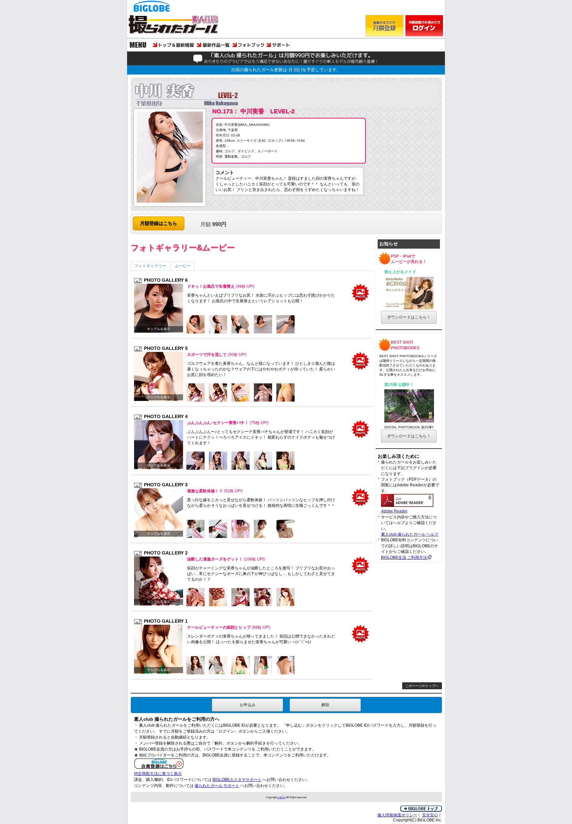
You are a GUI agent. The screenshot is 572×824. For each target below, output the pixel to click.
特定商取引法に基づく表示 (158, 773)
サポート (279, 45)
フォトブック (248, 45)
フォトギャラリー (150, 266)
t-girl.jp (281, 797)
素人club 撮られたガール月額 (176, 25)
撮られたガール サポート (217, 785)
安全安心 (430, 815)
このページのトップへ (422, 686)
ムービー (183, 266)
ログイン (424, 25)
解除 (325, 705)
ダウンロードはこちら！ (409, 317)
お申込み (248, 705)
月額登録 (384, 25)
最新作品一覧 (213, 45)
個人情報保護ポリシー (397, 815)
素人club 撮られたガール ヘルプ (409, 534)
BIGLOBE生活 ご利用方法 (404, 557)
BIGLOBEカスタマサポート (237, 779)
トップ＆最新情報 (173, 45)
